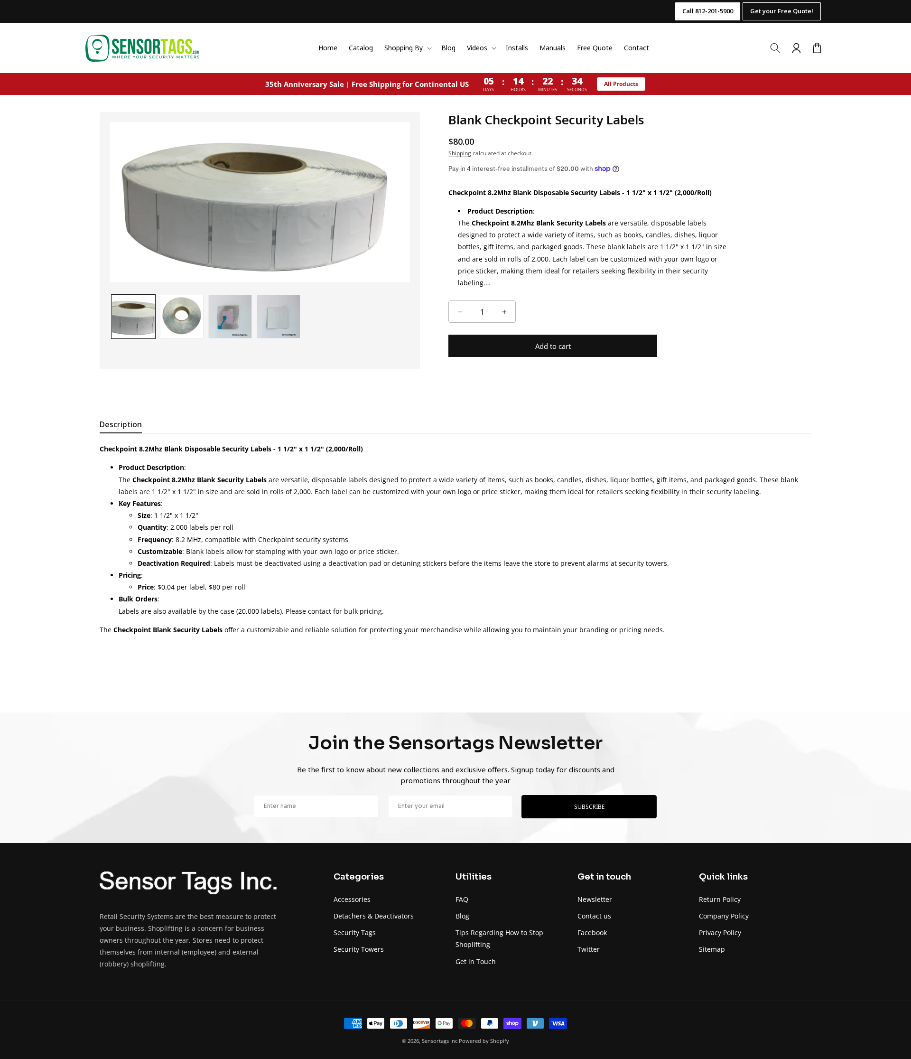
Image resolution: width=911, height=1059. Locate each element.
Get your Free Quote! (781, 11)
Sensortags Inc (439, 1040)
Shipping (459, 153)
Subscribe (589, 807)
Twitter (588, 949)
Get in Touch (476, 961)
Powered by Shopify (484, 1040)
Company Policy (724, 915)
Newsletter (594, 899)
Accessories (352, 899)
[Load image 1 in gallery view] (133, 316)
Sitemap (712, 949)
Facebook (592, 932)
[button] (407, 48)
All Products (621, 84)
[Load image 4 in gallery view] (278, 316)
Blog (462, 915)
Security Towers (359, 949)
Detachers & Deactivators (374, 915)
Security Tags (355, 932)
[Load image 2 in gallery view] (182, 316)
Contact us (594, 915)
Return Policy (720, 899)
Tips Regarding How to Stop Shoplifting (499, 938)
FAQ (462, 899)
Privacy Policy (720, 932)
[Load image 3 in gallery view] (230, 316)
